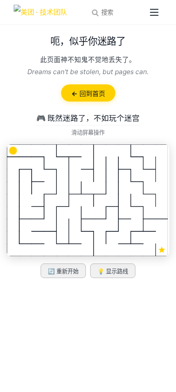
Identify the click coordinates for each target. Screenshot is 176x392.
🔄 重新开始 (63, 271)
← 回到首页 (88, 94)
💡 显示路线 (112, 271)
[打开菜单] (154, 12)
